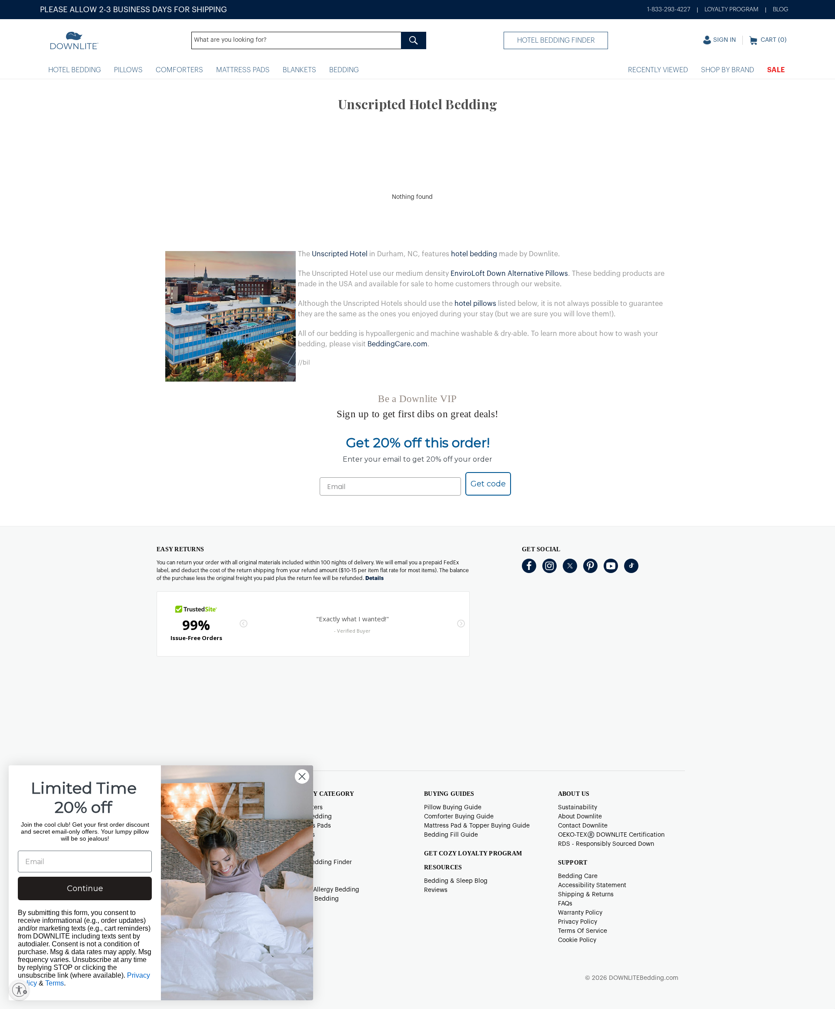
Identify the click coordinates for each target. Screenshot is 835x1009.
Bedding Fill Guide (451, 835)
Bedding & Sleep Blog (456, 881)
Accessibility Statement (592, 885)
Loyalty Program (731, 10)
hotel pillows (475, 303)
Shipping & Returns (586, 895)
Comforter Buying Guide (459, 817)
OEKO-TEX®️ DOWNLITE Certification (611, 835)
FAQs (565, 904)
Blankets (299, 70)
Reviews (436, 890)
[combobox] (308, 40)
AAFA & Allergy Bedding (325, 890)
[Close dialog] (302, 776)
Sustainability (577, 808)
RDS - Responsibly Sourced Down (606, 844)
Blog (780, 10)
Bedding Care (578, 876)
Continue (85, 888)
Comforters (179, 70)
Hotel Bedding (74, 70)
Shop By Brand (727, 70)
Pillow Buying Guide (452, 808)
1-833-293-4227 (668, 10)
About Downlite (580, 817)
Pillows (128, 70)
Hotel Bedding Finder (556, 40)
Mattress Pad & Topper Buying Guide (477, 826)
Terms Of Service (582, 931)
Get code (488, 484)
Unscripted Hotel (339, 254)
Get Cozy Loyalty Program (473, 853)
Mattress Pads (243, 70)
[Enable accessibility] (19, 989)
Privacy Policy (577, 922)
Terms (54, 983)
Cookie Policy (577, 940)
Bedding (344, 70)
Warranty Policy (580, 913)
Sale (776, 70)
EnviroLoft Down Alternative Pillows (509, 273)
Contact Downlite (583, 826)
